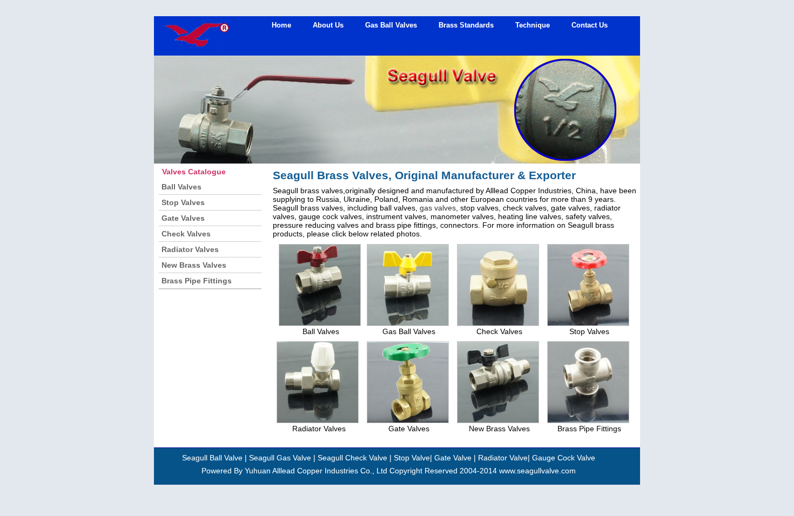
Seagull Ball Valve (212, 457)
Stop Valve (412, 457)
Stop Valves (183, 202)
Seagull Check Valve (352, 457)
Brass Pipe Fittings (197, 280)
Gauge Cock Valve (563, 457)
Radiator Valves (190, 249)
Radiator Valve (503, 457)
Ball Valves (181, 186)
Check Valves (186, 233)
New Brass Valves (194, 265)
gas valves (438, 207)
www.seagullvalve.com (537, 470)
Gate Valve (453, 457)
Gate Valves (183, 218)
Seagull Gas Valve (279, 457)
